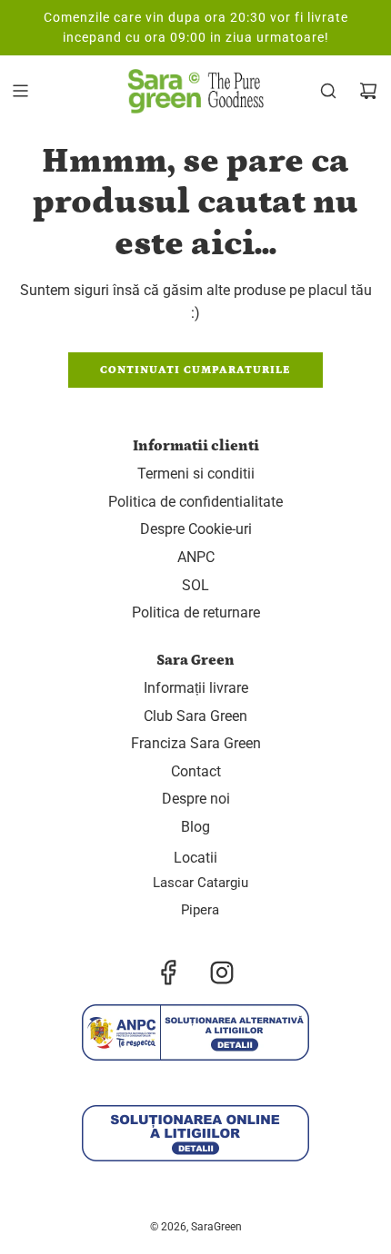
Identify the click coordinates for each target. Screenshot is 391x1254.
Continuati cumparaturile (195, 370)
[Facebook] (169, 972)
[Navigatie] (20, 91)
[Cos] (368, 90)
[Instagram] (221, 972)
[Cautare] (328, 90)
